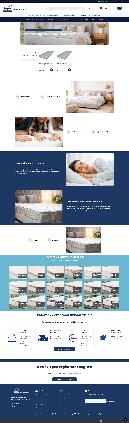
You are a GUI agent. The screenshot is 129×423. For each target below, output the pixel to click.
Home (27, 19)
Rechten (87, 19)
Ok (101, 420)
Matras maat (49, 19)
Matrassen (41, 19)
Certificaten (66, 19)
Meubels (80, 19)
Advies (35, 19)
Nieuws (101, 19)
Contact (94, 19)
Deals (31, 19)
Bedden (73, 19)
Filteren (29, 60)
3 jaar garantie (122, 1)
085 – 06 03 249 (8, 1)
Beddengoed (59, 19)
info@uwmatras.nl (17, 1)
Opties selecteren (51, 69)
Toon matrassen (113, 1)
